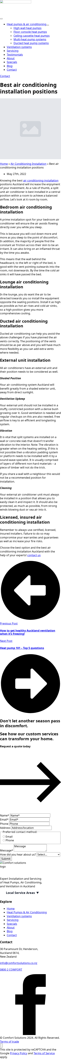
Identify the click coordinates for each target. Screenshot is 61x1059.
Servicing (12, 51)
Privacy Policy (18, 1053)
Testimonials (15, 54)
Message (6, 850)
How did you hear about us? (18, 854)
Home (4, 164)
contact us (34, 555)
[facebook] (30, 1034)
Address (5, 828)
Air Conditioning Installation (28, 164)
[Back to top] (1, 1045)
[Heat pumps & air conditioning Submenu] (47, 25)
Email (4, 819)
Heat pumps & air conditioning (26, 24)
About (11, 58)
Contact (12, 69)
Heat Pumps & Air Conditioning (27, 912)
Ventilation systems (19, 47)
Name (4, 815)
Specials (12, 62)
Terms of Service (44, 1053)
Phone (4, 824)
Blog (10, 66)
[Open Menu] (1, 18)
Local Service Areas (20, 893)
